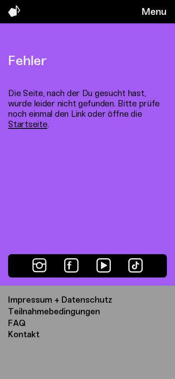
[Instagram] (39, 265)
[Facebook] (71, 265)
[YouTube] (103, 265)
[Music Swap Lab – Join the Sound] (14, 14)
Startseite (27, 124)
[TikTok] (135, 265)
